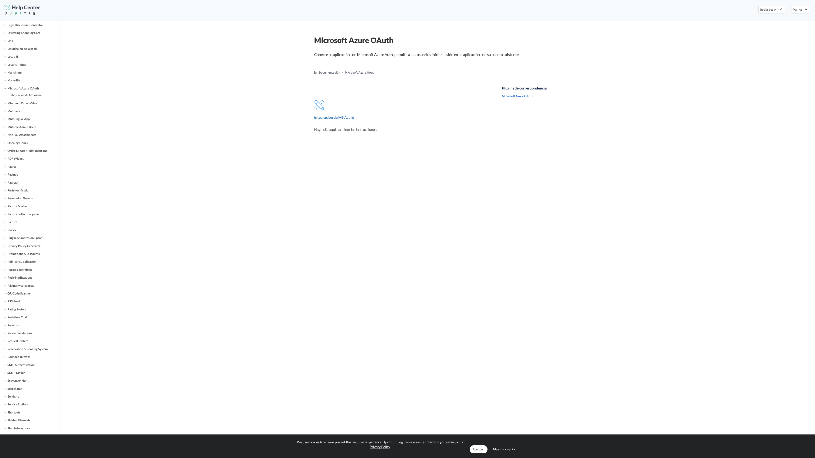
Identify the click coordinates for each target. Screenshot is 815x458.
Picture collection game (23, 214)
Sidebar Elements (18, 420)
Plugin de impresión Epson (24, 238)
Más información (504, 449)
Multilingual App (18, 119)
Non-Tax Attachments (21, 135)
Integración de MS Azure (26, 95)
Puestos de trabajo (19, 269)
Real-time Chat (17, 317)
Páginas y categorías (20, 285)
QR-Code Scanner (19, 293)
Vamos (798, 9)
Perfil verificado (17, 190)
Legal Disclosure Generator (25, 25)
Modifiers (13, 111)
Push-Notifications (19, 277)
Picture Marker (17, 206)
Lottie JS (13, 56)
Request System (17, 341)
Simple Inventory (18, 428)
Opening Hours (17, 143)
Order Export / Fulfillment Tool (27, 150)
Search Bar (14, 388)
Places (11, 230)
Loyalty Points (16, 64)
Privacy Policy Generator (24, 246)
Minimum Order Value (22, 103)
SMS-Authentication (21, 365)
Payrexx (12, 182)
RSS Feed (13, 301)
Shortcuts (13, 412)
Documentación (329, 72)
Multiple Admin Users (21, 127)
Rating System (16, 309)
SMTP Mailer (16, 372)
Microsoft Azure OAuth (23, 88)
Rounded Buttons (18, 357)
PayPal (12, 166)
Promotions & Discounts (23, 254)
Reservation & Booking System (27, 349)
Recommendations (19, 333)
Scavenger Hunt (17, 380)
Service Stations (18, 404)
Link (10, 40)
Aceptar (478, 449)
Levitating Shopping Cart (23, 33)
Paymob (12, 174)
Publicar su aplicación (22, 261)
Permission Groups (20, 198)
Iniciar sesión (769, 9)
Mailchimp (14, 72)
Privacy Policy (380, 447)
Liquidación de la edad (22, 48)
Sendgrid (13, 396)
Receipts (13, 325)
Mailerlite (13, 80)
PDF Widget (15, 158)
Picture (12, 222)
